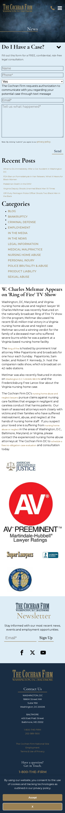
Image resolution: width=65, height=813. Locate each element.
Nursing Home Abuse (24, 255)
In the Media (18, 233)
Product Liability (22, 271)
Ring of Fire (13, 348)
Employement (19, 227)
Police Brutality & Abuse (28, 265)
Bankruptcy (18, 216)
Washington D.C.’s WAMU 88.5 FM (23, 379)
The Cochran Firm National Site (32, 744)
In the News (17, 238)
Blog (12, 211)
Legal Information (23, 244)
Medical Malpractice (25, 249)
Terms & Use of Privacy (32, 751)
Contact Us (33, 689)
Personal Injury (21, 260)
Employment (33, 747)
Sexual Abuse (18, 276)
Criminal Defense (22, 222)
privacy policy (43, 142)
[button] (59, 8)
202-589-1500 (32, 733)
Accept (32, 797)
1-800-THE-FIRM (32, 729)
